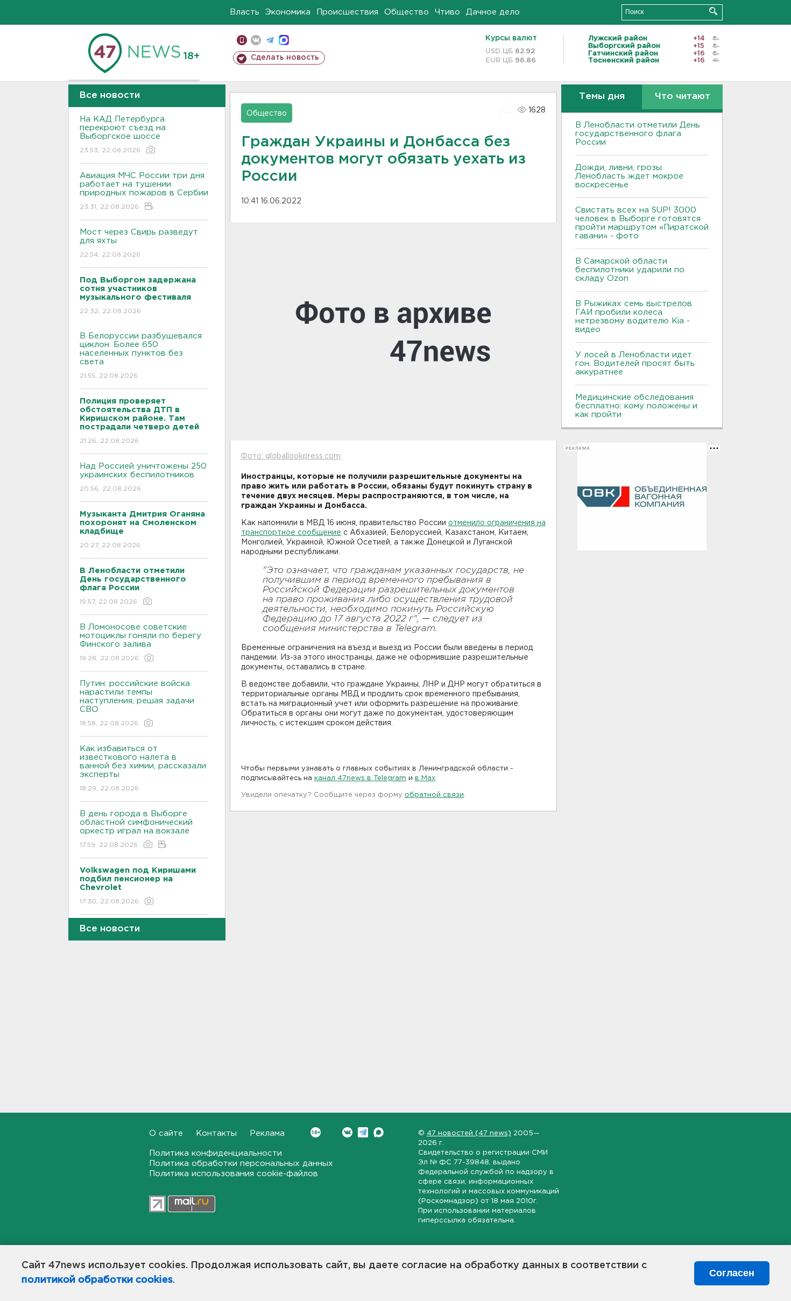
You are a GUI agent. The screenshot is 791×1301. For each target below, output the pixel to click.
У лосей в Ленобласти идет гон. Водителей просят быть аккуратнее (635, 363)
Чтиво (447, 12)
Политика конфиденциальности (215, 1153)
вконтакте (256, 40)
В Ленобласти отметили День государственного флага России (637, 134)
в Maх (425, 778)
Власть (244, 12)
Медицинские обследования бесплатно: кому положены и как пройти (636, 406)
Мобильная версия (242, 40)
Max (378, 1132)
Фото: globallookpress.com (291, 456)
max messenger (284, 40)
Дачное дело (493, 12)
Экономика (287, 12)
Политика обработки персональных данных (241, 1163)
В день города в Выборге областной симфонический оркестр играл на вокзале (136, 829)
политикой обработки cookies (97, 1280)
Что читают (682, 97)
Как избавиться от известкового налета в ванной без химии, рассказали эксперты (143, 768)
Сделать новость (285, 57)
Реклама (267, 1133)
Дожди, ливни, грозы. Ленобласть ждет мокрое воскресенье (629, 176)
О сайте (166, 1133)
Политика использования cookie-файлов (233, 1173)
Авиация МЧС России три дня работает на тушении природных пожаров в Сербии (144, 191)
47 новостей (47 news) (469, 1133)
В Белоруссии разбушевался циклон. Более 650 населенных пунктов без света (141, 356)
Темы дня (602, 97)
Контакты (216, 1133)
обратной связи (434, 795)
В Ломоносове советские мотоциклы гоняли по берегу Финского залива (140, 642)
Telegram (363, 1132)
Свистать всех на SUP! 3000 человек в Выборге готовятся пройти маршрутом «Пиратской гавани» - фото (642, 223)
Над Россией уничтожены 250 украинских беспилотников (143, 477)
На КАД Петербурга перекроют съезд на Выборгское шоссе (123, 134)
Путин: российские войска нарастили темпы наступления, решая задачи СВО (137, 703)
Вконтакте (347, 1132)
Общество (406, 12)
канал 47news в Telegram (360, 778)
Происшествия (347, 12)
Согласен (731, 1273)
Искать (713, 11)
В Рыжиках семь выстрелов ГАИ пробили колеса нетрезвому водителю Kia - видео (633, 316)
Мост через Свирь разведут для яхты (139, 243)
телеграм (270, 40)
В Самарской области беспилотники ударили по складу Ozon (629, 270)
